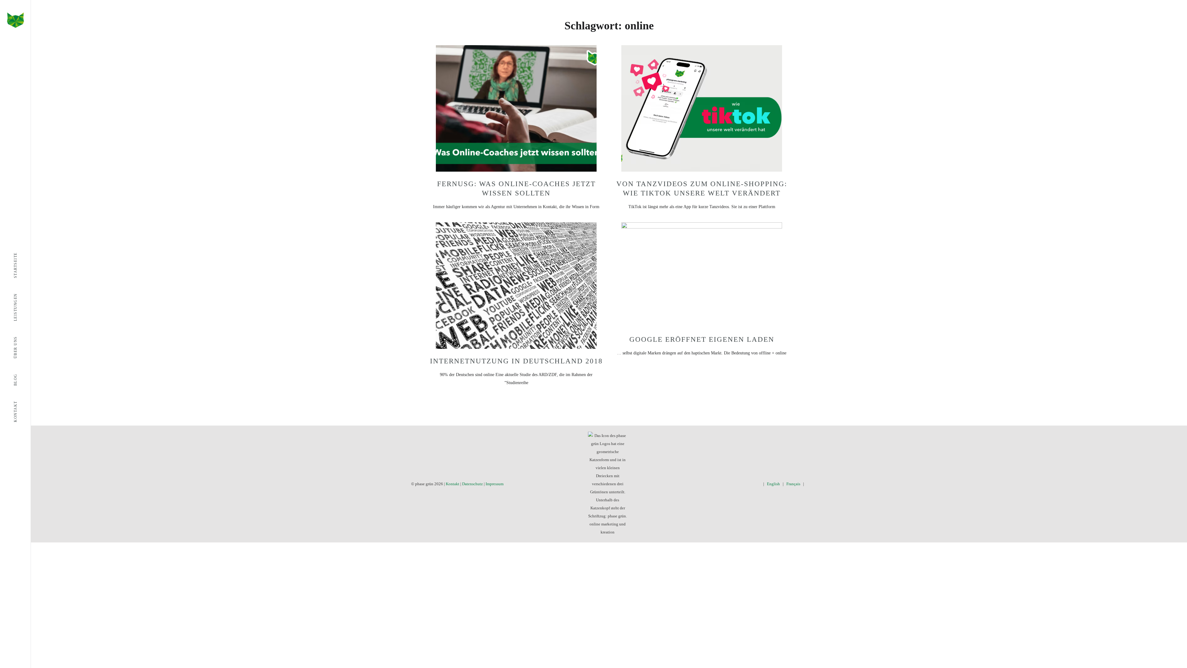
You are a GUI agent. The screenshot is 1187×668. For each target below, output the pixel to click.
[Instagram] (740, 484)
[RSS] (757, 484)
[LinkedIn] (749, 484)
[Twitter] (731, 484)
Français (793, 484)
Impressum (495, 484)
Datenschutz (472, 484)
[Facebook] (722, 484)
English (773, 484)
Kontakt (452, 484)
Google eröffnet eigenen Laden (701, 339)
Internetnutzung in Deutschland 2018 (516, 361)
